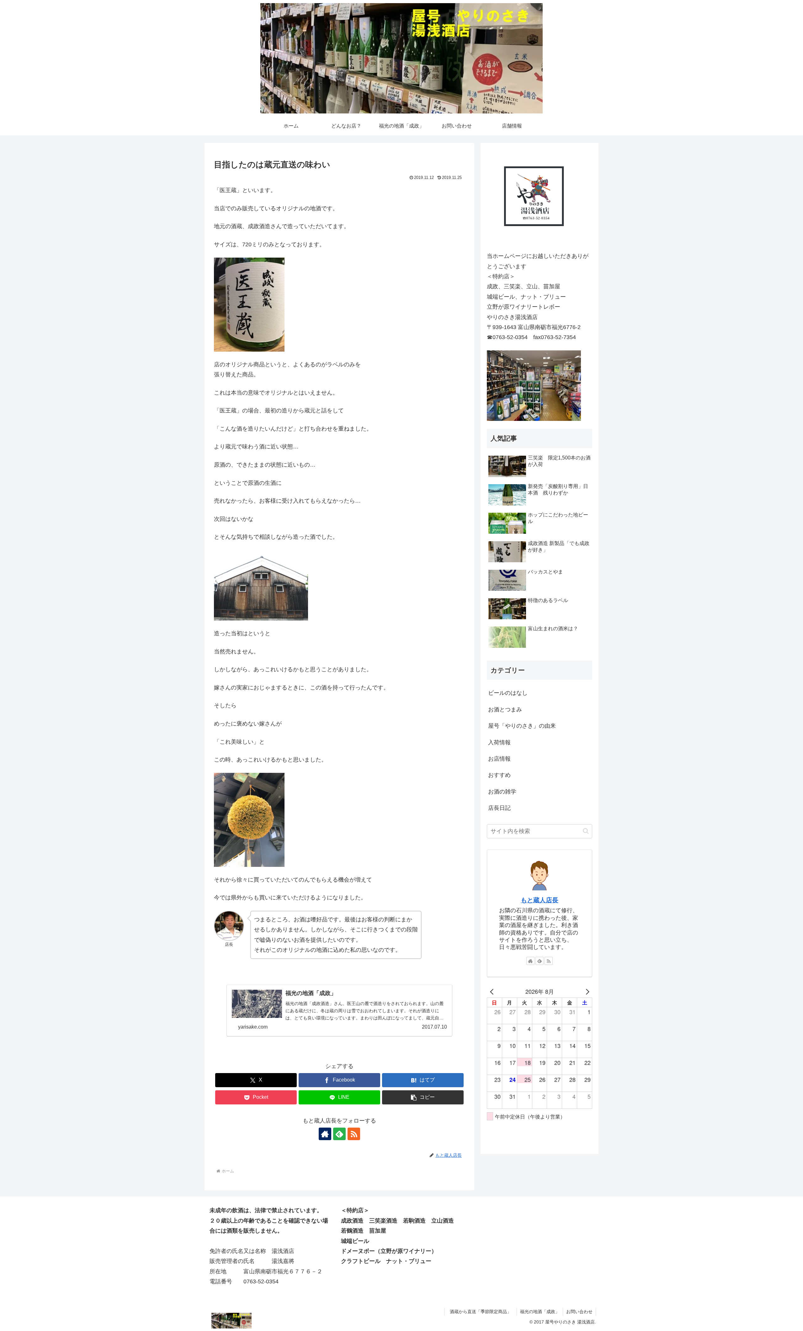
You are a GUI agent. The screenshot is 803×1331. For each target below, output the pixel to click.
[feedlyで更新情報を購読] (339, 1134)
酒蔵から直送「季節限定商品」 (483, 1311)
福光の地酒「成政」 (540, 1311)
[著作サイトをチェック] (325, 1134)
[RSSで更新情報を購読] (354, 1134)
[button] (423, 1097)
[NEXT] (586, 991)
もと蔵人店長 (539, 900)
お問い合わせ (579, 1311)
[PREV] (493, 991)
